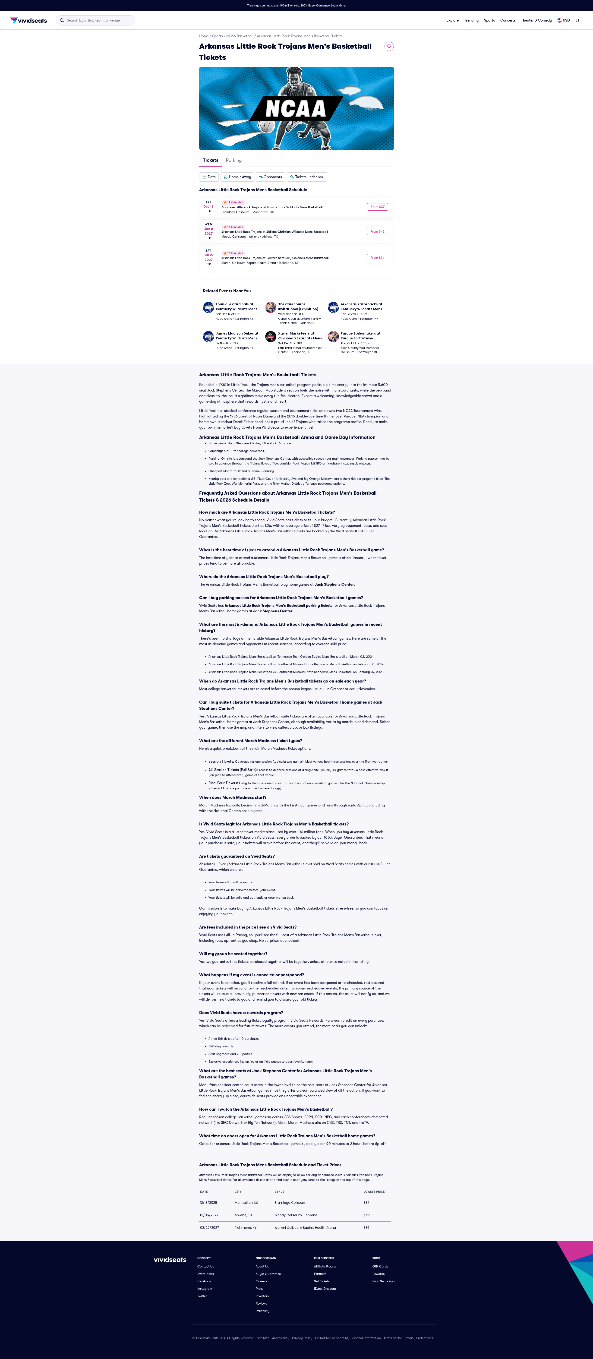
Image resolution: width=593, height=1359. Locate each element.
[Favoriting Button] (389, 46)
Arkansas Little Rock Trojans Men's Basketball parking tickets (278, 606)
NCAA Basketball (239, 36)
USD (566, 20)
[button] (209, 177)
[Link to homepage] (30, 20)
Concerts (507, 20)
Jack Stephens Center (334, 584)
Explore (452, 20)
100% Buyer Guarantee (315, 5)
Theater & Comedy (536, 20)
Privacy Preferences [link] (419, 1338)
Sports (489, 20)
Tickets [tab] (210, 160)
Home (204, 36)
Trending (471, 20)
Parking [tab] (234, 160)
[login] (578, 20)
